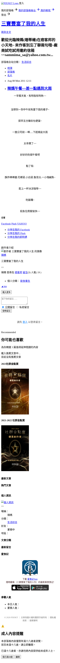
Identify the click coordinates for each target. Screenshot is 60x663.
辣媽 (3, 255)
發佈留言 (6, 311)
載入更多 (6, 292)
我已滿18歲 (7, 657)
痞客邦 (18, 272)
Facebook (6, 223)
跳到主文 (6, 32)
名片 (9, 75)
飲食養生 (25, 281)
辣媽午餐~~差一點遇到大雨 (29, 88)
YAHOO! (22, 223)
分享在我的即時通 (17, 237)
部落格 (11, 72)
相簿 (9, 68)
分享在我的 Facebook (18, 229)
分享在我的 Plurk (16, 233)
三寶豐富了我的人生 (23, 23)
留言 (25, 272)
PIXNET (14, 617)
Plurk (14, 223)
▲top (4, 286)
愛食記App (32, 579)
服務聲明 (34, 620)
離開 (18, 657)
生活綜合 (26, 62)
